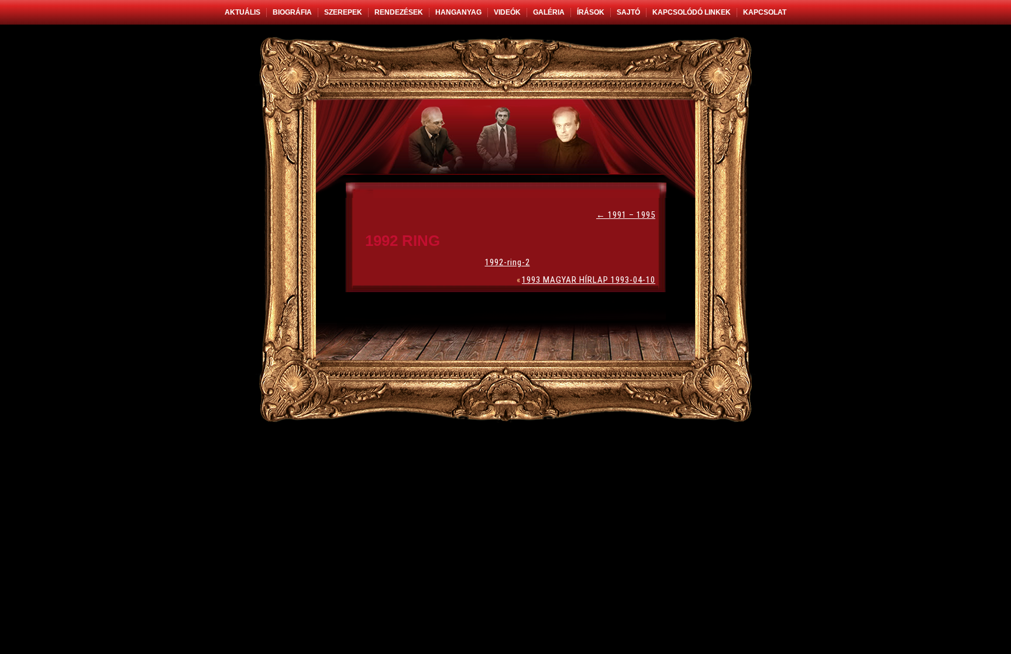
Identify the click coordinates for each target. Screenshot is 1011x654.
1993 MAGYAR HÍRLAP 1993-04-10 (588, 280)
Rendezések (398, 12)
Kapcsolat (764, 12)
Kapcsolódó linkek (691, 12)
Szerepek (343, 12)
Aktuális (242, 12)
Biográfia (292, 12)
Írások (590, 12)
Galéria (549, 12)
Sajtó (628, 12)
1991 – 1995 (625, 215)
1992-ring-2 (507, 262)
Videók (507, 12)
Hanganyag (458, 12)
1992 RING (402, 240)
